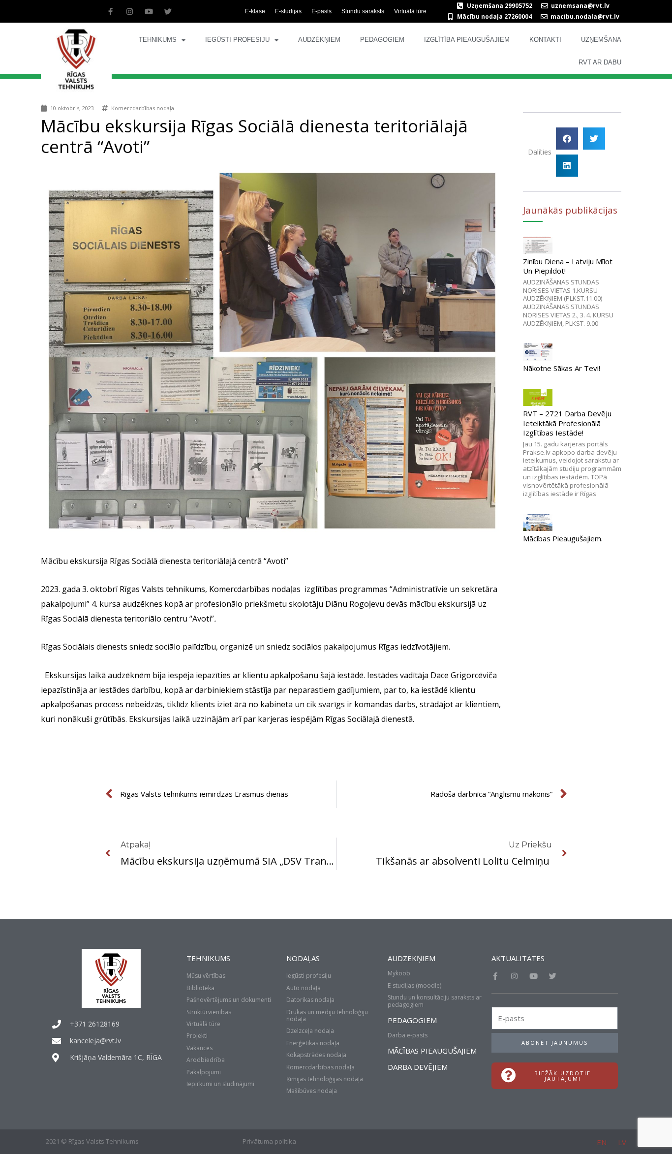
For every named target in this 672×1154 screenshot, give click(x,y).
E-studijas (288, 11)
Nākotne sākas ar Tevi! (561, 368)
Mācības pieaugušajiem (432, 1051)
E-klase (255, 11)
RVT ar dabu (600, 62)
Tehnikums (158, 39)
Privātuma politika (269, 1141)
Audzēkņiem (319, 39)
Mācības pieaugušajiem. (563, 538)
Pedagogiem (382, 39)
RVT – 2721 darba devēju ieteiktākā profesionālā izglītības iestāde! (567, 422)
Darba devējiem (418, 1067)
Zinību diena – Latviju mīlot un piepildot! (567, 266)
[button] (567, 138)
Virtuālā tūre (410, 11)
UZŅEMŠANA (601, 39)
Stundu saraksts (362, 11)
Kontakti (545, 39)
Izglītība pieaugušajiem (467, 39)
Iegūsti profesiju (237, 39)
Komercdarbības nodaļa (142, 108)
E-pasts (321, 11)
